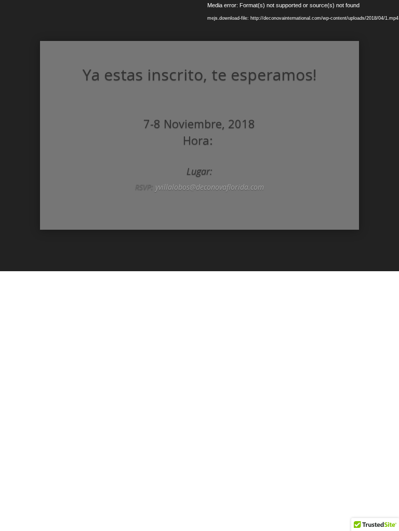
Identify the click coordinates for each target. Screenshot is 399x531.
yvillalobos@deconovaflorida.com (209, 187)
